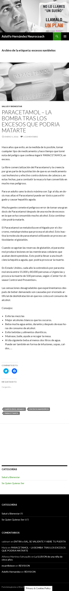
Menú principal (65, 36)
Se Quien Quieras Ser (13, 483)
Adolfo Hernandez (11, 571)
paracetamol (12, 413)
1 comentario (30, 136)
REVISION (24, 565)
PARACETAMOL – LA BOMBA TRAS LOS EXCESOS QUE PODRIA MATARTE (31, 121)
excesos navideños (39, 409)
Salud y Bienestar (12, 106)
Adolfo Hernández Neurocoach (23, 36)
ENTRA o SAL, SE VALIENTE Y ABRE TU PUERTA (40, 541)
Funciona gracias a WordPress (15, 587)
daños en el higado (15, 409)
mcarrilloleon (8, 565)
